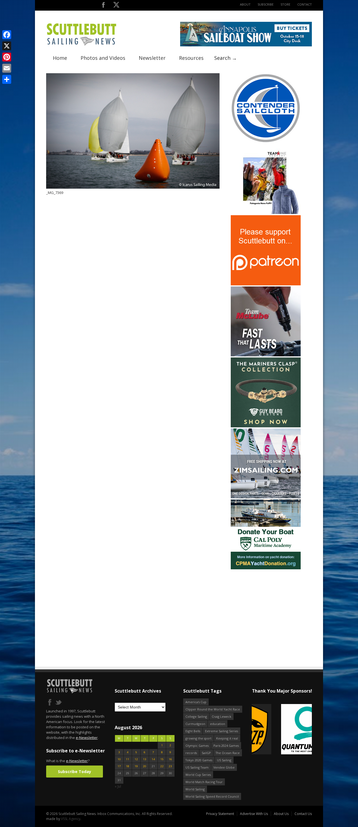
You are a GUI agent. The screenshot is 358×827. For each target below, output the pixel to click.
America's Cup (195, 702)
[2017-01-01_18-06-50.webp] (282, 729)
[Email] (6, 68)
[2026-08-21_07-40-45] (246, 45)
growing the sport (198, 738)
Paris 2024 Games (226, 745)
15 (162, 759)
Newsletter (152, 57)
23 (170, 766)
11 (127, 759)
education (217, 724)
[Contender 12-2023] (266, 141)
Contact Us (303, 813)
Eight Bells (192, 731)
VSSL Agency (70, 818)
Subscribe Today (74, 771)
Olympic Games (197, 745)
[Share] (6, 79)
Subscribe (266, 4)
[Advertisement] (266, 605)
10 (119, 759)
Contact (304, 4)
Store (285, 4)
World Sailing (195, 789)
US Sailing (224, 760)
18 (127, 766)
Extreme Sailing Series (221, 731)
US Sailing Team (197, 767)
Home (60, 57)
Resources (191, 57)
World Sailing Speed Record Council (212, 796)
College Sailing (196, 716)
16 (170, 759)
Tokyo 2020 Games (198, 760)
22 (162, 766)
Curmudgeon (195, 724)
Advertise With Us (254, 813)
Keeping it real (227, 738)
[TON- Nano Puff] (266, 212)
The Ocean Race (228, 753)
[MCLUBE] (266, 355)
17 (119, 766)
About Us (281, 813)
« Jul (118, 786)
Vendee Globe (224, 767)
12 (136, 759)
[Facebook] (6, 34)
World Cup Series (198, 775)
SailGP (206, 753)
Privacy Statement (220, 813)
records (191, 753)
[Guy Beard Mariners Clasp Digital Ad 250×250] (266, 426)
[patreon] (266, 284)
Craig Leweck (221, 716)
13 (144, 759)
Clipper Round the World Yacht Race (212, 709)
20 (144, 766)
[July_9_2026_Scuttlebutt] (266, 568)
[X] (6, 45)
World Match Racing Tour (204, 782)
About (245, 4)
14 (153, 759)
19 (136, 766)
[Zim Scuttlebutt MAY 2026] (266, 497)
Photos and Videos (103, 57)
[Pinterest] (6, 57)
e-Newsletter (87, 737)
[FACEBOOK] (103, 6)
